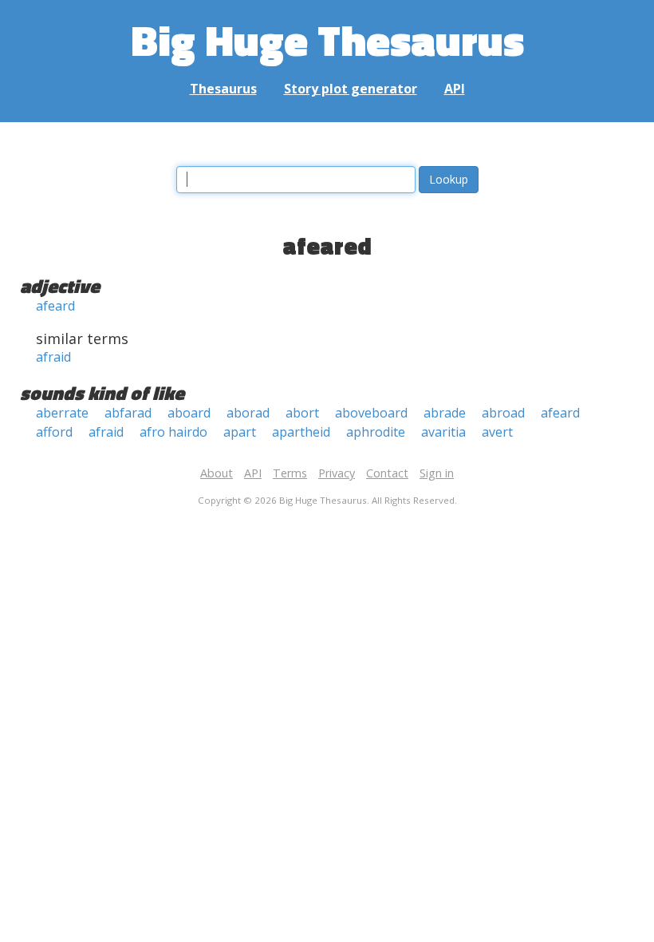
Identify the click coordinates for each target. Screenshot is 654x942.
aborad (248, 413)
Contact (387, 473)
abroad (503, 413)
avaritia (443, 432)
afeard (55, 306)
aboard (189, 413)
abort (302, 413)
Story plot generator (350, 88)
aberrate (62, 413)
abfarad (128, 413)
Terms (290, 473)
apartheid (301, 432)
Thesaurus (223, 88)
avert (497, 432)
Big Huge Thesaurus (327, 39)
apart (239, 432)
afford (54, 432)
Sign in (437, 473)
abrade (445, 413)
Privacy (336, 473)
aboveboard (371, 413)
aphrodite (375, 432)
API (454, 88)
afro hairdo (173, 432)
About (216, 473)
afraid (53, 357)
